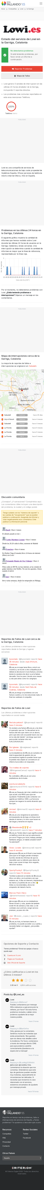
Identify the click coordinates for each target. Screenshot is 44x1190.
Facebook (27, 1138)
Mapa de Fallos (23, 76)
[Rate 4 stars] (26, 980)
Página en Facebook (15, 959)
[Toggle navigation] (41, 3)
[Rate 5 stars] (30, 980)
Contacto (6, 1146)
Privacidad (6, 1142)
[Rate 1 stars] (14, 980)
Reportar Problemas (23, 69)
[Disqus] (22, 554)
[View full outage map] (22, 390)
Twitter (25, 1134)
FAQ (4, 1138)
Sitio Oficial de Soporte (16, 963)
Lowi (21, 9)
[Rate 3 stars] (22, 980)
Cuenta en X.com (14, 955)
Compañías (12, 9)
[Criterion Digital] (22, 1168)
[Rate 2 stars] (18, 980)
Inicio (3, 9)
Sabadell (32, 366)
